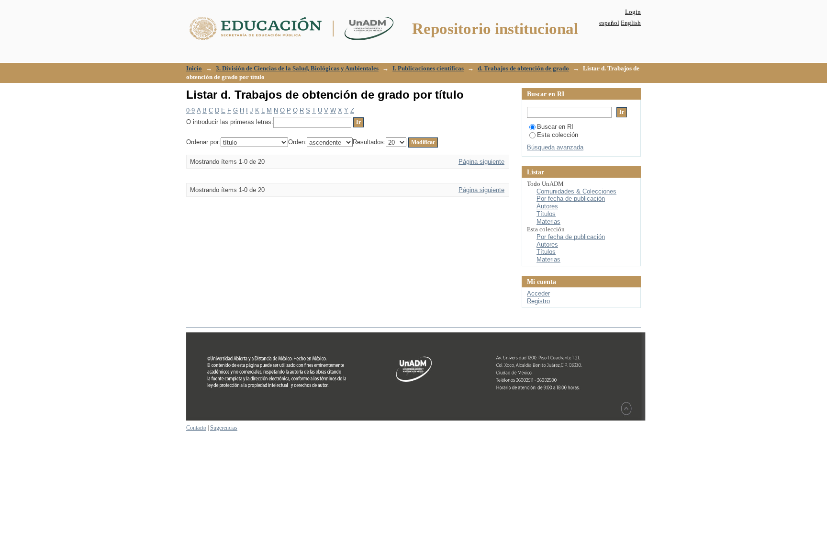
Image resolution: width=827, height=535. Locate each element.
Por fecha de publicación (570, 198)
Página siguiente (481, 161)
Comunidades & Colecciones (576, 191)
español (609, 22)
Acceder (538, 293)
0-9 (190, 110)
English (631, 22)
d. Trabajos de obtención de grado (523, 68)
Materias (548, 221)
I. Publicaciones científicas (428, 68)
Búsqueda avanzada (555, 147)
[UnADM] (416, 418)
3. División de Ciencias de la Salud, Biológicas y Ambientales (297, 68)
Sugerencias (223, 427)
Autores (547, 206)
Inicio (194, 68)
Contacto (196, 427)
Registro (538, 301)
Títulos (546, 213)
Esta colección (557, 134)
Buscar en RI (555, 126)
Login (633, 11)
